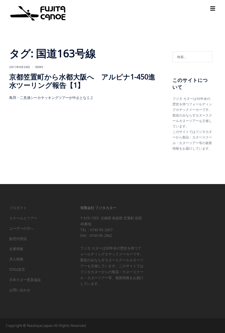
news (39, 67)
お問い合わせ (19, 290)
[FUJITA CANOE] (38, 13)
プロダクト (18, 207)
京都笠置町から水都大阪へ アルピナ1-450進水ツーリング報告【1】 (82, 81)
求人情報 (16, 259)
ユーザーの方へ (21, 228)
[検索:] (192, 56)
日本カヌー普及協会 (25, 279)
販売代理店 (18, 238)
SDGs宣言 (17, 269)
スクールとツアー (23, 218)
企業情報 (16, 248)
